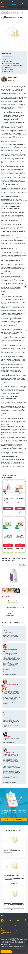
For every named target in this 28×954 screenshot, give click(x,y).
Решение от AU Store (8, 69)
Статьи (7, 11)
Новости (17, 928)
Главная (3, 11)
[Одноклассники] (6, 651)
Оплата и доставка (19, 925)
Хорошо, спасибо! (6, 951)
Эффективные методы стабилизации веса (13, 65)
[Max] (2, 920)
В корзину (8, 508)
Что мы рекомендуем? (8, 67)
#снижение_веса (14, 49)
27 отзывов (20, 543)
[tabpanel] (14, 575)
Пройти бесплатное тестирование (14, 819)
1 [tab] (13, 585)
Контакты (3, 930)
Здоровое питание (7, 61)
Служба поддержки (5, 928)
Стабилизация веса (8, 56)
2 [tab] (14, 585)
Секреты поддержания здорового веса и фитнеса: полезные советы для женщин (14, 904)
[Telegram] (10, 920)
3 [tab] (15, 585)
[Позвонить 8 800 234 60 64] (2, 3)
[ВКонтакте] (4, 651)
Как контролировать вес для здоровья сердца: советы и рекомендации (12, 850)
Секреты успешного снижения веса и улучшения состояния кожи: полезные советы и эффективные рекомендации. (14, 877)
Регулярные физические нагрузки (11, 63)
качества (12, 615)
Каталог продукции (5, 925)
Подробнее (14, 855)
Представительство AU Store (6, 933)
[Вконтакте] (18, 920)
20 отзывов (8, 543)
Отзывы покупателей (8, 71)
